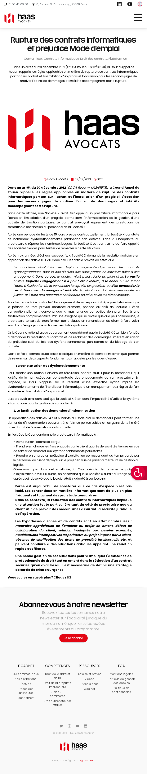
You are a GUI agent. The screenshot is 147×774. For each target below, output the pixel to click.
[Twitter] (61, 726)
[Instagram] (69, 726)
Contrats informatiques (61, 58)
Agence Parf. (87, 760)
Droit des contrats (93, 58)
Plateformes (118, 58)
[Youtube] (77, 726)
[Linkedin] (85, 726)
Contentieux (33, 58)
